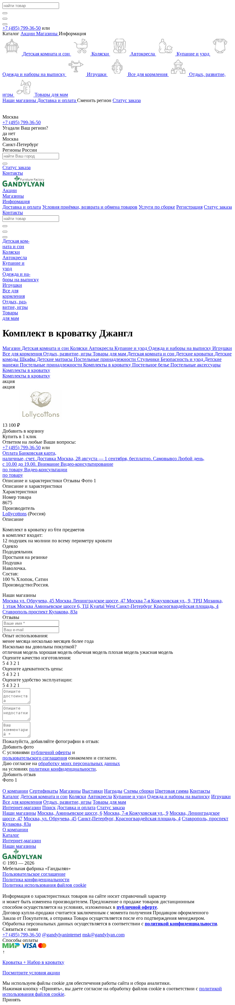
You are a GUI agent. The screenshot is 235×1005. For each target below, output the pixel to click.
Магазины (47, 33)
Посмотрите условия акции (31, 972)
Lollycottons (14, 513)
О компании (15, 829)
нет (11, 133)
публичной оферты (51, 752)
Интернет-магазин (21, 840)
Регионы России (19, 150)
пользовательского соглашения (34, 757)
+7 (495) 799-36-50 (21, 28)
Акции (28, 33)
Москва (10, 139)
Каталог (10, 835)
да (5, 133)
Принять (11, 999)
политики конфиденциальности (62, 769)
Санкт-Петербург (20, 144)
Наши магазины (19, 846)
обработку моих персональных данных (79, 763)
